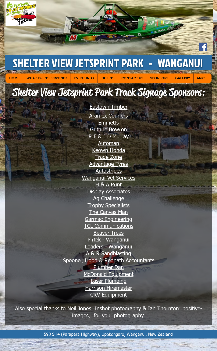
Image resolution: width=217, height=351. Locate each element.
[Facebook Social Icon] (203, 47)
